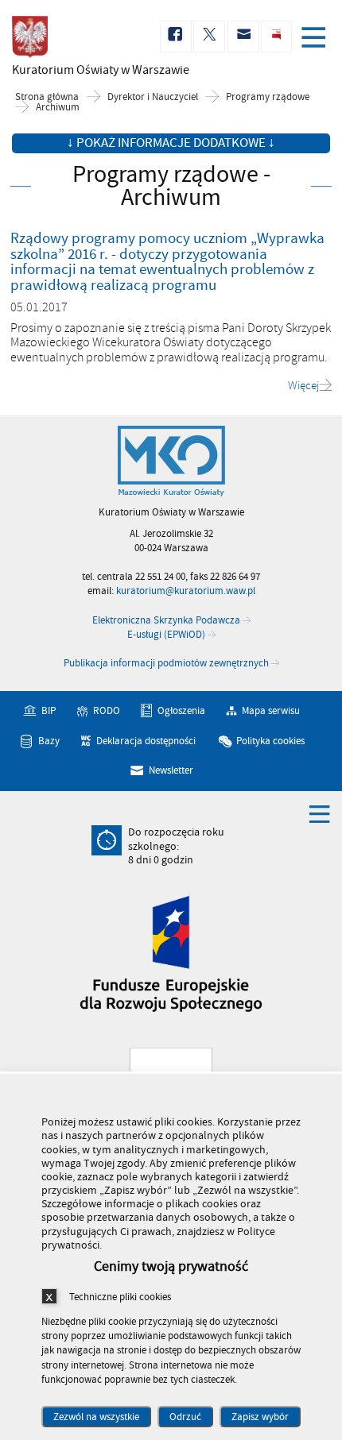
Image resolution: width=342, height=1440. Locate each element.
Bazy (49, 741)
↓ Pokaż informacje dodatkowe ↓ (171, 143)
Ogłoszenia (181, 711)
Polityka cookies (270, 741)
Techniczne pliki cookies (120, 1297)
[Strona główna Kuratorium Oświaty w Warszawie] (171, 461)
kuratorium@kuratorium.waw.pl (185, 591)
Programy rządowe (267, 97)
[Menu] (316, 39)
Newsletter (171, 770)
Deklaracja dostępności (146, 741)
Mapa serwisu (271, 711)
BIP (48, 711)
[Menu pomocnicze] (320, 813)
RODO (106, 711)
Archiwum (58, 107)
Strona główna (47, 97)
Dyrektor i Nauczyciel (152, 97)
